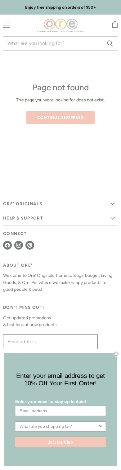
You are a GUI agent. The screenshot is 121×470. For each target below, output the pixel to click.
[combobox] (59, 426)
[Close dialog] (116, 354)
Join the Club (60, 442)
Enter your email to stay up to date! (50, 401)
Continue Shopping (60, 117)
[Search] (110, 43)
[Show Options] (100, 426)
